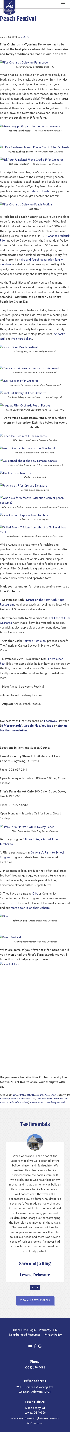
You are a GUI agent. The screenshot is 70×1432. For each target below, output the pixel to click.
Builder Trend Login (24, 1330)
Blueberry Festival (9, 1099)
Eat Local (64, 1099)
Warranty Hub (48, 1330)
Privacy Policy (53, 1334)
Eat (14, 1095)
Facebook (50, 721)
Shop (53, 1095)
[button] (63, 4)
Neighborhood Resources (24, 1334)
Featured (29, 1095)
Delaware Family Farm (47, 1099)
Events (20, 1095)
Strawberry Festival (55, 1102)
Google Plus (32, 725)
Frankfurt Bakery (21, 338)
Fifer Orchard (21, 1102)
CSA (35, 893)
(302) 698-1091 (35, 1367)
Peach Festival (36, 1102)
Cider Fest (24, 1099)
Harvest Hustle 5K (34, 641)
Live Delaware (42, 1095)
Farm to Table (7, 1102)
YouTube (47, 725)
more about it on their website (30, 908)
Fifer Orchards (40, 191)
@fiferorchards (11, 725)
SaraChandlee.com (35, 1423)
